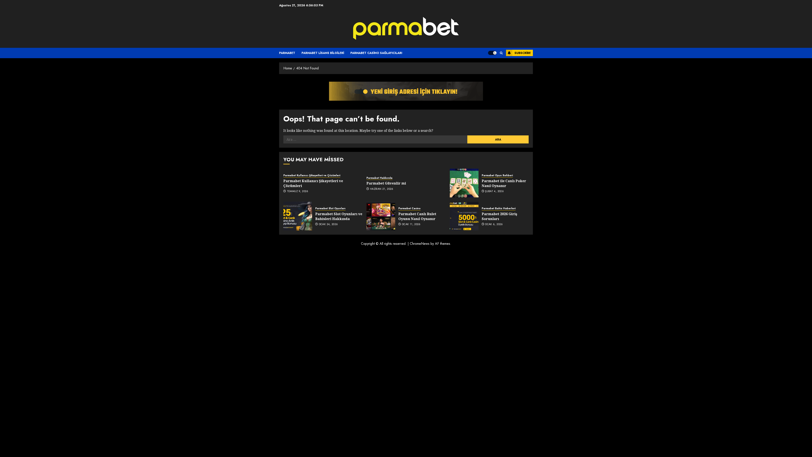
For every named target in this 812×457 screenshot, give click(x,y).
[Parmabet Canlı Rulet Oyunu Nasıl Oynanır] (380, 216)
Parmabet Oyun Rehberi (497, 175)
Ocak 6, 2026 (494, 224)
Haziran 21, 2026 (381, 189)
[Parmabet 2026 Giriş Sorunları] (464, 216)
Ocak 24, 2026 (328, 224)
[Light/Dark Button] (492, 53)
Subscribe (522, 53)
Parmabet (287, 53)
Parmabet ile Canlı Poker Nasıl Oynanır (504, 183)
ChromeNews (419, 243)
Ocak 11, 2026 (411, 224)
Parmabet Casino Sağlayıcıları (376, 53)
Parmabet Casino (409, 208)
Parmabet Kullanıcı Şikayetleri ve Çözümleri (311, 175)
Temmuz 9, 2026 (297, 191)
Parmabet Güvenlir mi (386, 183)
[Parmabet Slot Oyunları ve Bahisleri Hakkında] (297, 216)
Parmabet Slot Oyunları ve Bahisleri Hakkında (338, 216)
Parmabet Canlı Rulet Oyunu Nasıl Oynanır (417, 216)
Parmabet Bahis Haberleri (499, 208)
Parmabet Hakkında (379, 178)
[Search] (501, 53)
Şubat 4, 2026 (494, 191)
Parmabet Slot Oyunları (330, 208)
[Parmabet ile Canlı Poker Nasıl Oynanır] (464, 183)
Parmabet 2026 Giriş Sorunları (499, 216)
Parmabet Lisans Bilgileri (323, 53)
